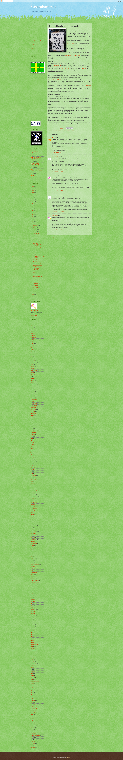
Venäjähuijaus (33, 725)
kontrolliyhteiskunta (35, 490)
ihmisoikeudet (33, 409)
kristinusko (33, 504)
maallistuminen (34, 525)
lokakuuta (35, 227)
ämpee (53, 137)
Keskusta (32, 469)
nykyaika (32, 562)
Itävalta (32, 440)
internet (32, 421)
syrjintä (32, 654)
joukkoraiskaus (34, 450)
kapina (32, 463)
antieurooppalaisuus (34, 331)
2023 (33, 188)
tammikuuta (35, 292)
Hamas (32, 393)
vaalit (32, 702)
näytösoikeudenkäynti (35, 564)
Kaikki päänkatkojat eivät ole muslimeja (38, 273)
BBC (31, 347)
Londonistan (35, 251)
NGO (32, 557)
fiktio (32, 388)
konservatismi (33, 489)
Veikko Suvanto (55, 156)
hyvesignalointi (34, 403)
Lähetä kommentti (53, 232)
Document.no (35, 151)
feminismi (33, 386)
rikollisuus (33, 601)
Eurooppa (32, 380)
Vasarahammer (43, 6)
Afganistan (33, 325)
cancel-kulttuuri (34, 355)
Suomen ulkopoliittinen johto (37, 238)
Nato (31, 551)
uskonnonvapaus (34, 690)
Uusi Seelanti (33, 696)
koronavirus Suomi (34, 496)
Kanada (32, 459)
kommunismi (33, 487)
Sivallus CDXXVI (35, 177)
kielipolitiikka (33, 475)
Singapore (33, 624)
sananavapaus (33, 611)
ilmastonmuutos (34, 413)
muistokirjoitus (34, 543)
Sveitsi (32, 652)
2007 (33, 294)
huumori (32, 401)
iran (31, 426)
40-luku (32, 322)
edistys (32, 364)
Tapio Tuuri (33, 661)
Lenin (32, 512)
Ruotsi (32, 605)
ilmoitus (32, 415)
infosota (32, 419)
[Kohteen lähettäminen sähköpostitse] (66, 128)
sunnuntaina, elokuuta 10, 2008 (58, 211)
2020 (33, 195)
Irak (31, 425)
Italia (32, 438)
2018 (33, 199)
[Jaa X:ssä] (69, 128)
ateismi (32, 341)
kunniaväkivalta (34, 508)
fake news (32, 382)
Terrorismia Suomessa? (37, 241)
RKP (31, 603)
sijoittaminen (33, 623)
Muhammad (33, 541)
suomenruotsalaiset (34, 644)
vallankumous (33, 710)
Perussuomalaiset (34, 572)
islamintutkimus (34, 430)
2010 (33, 216)
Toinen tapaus (51, 74)
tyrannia (32, 683)
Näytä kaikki (42, 179)
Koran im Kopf (36, 233)
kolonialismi (33, 485)
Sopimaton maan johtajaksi (38, 235)
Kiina (32, 477)
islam (54, 130)
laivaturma (33, 510)
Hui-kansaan (83, 68)
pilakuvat (32, 574)
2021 (33, 192)
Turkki (32, 679)
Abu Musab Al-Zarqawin (80, 42)
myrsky (32, 547)
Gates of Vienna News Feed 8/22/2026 (37, 165)
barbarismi (33, 345)
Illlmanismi (33, 411)
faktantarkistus (33, 384)
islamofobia (33, 434)
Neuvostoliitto (33, 555)
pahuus (32, 568)
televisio (32, 665)
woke (32, 739)
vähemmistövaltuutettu (35, 735)
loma (32, 516)
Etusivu (69, 238)
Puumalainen (33, 590)
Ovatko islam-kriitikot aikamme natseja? (37, 41)
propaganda (33, 588)
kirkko (32, 481)
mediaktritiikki (34, 533)
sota (31, 632)
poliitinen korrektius (35, 580)
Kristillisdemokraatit (35, 502)
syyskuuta (35, 229)
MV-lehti (32, 545)
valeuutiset (33, 706)
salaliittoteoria (33, 609)
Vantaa (32, 714)
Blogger (68, 757)
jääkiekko (32, 458)
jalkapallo (32, 442)
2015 (33, 205)
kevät (32, 473)
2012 (33, 212)
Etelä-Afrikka (33, 374)
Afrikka (32, 327)
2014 (33, 208)
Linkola (32, 514)
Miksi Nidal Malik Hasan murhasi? (35, 47)
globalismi (33, 391)
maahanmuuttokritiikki (35, 524)
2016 (33, 203)
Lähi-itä (32, 518)
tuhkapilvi (33, 677)
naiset (32, 549)
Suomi (32, 646)
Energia (32, 368)
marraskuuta (35, 225)
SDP (31, 619)
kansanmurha (33, 461)
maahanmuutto (33, 522)
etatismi (32, 372)
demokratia (33, 360)
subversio (32, 642)
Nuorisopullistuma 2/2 (37, 276)
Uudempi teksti (51, 238)
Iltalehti (32, 417)
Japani (32, 446)
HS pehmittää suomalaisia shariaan (36, 51)
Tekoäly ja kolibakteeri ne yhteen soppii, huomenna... (37, 159)
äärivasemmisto (34, 749)
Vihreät (32, 729)
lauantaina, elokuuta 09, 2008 (57, 171)
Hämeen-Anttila (34, 407)
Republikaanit (33, 599)
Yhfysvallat (33, 743)
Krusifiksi (32, 44)
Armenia (32, 339)
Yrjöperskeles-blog (36, 169)
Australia (32, 343)
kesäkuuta (35, 281)
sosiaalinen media (34, 628)
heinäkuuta (35, 279)
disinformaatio (33, 362)
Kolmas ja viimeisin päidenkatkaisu (55, 79)
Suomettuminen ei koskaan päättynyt (38, 248)
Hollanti (32, 397)
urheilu (32, 689)
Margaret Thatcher (34, 529)
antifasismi (33, 333)
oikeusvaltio (33, 566)
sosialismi (32, 630)
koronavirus (33, 494)
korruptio (32, 498)
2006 (33, 297)
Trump (32, 673)
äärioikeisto (33, 747)
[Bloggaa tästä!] (68, 128)
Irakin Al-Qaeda (70, 43)
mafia (32, 527)
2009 (33, 219)
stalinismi (32, 640)
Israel (32, 436)
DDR (32, 357)
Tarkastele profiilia (34, 315)
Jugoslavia (33, 454)
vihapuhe (32, 727)
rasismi (32, 595)
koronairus (33, 492)
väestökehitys (33, 733)
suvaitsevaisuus (34, 650)
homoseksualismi (34, 399)
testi (31, 669)
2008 (33, 221)
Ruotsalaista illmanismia (38, 259)
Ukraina (32, 685)
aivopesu (32, 329)
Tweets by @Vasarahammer (36, 59)
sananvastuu (33, 615)
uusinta (32, 698)
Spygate (32, 636)
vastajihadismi (33, 720)
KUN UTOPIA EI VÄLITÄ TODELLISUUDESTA (37, 171)
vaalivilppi (33, 704)
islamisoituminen (34, 432)
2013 (33, 210)
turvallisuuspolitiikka (35, 681)
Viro (31, 731)
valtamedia (33, 712)
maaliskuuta (35, 287)
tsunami (32, 675)
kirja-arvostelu (33, 479)
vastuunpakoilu (34, 722)
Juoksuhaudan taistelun (76, 55)
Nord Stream (33, 559)
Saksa (32, 607)
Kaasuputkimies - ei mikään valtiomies (38, 257)
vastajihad (33, 718)
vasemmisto (33, 716)
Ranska (32, 593)
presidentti (33, 586)
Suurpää (32, 648)
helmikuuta (35, 289)
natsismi (32, 553)
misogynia (33, 537)
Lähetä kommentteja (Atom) (55, 241)
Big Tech (32, 351)
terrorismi (72, 130)
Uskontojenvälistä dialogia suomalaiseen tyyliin (38, 262)
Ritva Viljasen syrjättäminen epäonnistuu (36, 269)
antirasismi (33, 335)
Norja (32, 560)
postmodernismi (34, 584)
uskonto (32, 692)
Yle (31, 745)
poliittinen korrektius (66, 130)
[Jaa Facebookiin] (70, 128)
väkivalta (32, 737)
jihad (32, 448)
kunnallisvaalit (33, 506)
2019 (33, 197)
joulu (32, 452)
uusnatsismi (33, 700)
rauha (32, 597)
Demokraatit (33, 359)
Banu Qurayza (68, 55)
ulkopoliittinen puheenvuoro (36, 687)
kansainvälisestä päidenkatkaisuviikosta (77, 38)
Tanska (32, 659)
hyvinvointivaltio (34, 405)
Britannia (32, 353)
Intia (31, 423)
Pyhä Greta (33, 591)
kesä (31, 471)
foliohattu (32, 390)
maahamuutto (33, 520)
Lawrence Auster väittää (66, 68)
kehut (32, 465)
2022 (33, 190)
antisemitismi (33, 337)
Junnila (32, 456)
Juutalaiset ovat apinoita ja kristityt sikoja (38, 265)
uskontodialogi (33, 694)
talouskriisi (33, 656)
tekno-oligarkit (34, 663)
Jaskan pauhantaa (36, 175)
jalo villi (32, 444)
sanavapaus (33, 617)
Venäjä (32, 724)
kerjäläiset (33, 467)
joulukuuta (35, 223)
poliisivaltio (33, 578)
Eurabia (32, 378)
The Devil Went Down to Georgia (38, 253)
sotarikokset (33, 634)
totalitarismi (33, 671)
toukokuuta (35, 283)
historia (32, 395)
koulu (32, 500)
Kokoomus (33, 483)
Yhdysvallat (33, 741)
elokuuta (35, 231)
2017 (33, 201)
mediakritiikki (58, 130)
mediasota (33, 535)
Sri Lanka (32, 638)
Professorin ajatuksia (36, 157)
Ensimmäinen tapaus (56, 65)
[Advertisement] (36, 97)
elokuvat (32, 366)
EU (31, 376)
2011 (33, 214)
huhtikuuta (35, 285)
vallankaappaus (34, 708)
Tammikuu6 (33, 658)
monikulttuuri (33, 539)
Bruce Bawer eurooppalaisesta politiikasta (37, 244)
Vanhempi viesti (87, 238)
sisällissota (33, 626)
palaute (32, 570)
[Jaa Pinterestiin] (72, 128)
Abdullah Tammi (34, 324)
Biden (32, 349)
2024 (33, 186)
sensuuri (32, 621)
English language (34, 370)
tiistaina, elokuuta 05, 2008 (57, 152)
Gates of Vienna (35, 163)
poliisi (32, 576)
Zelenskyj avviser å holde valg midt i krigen (37, 153)
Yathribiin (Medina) (72, 54)
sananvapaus (33, 613)
